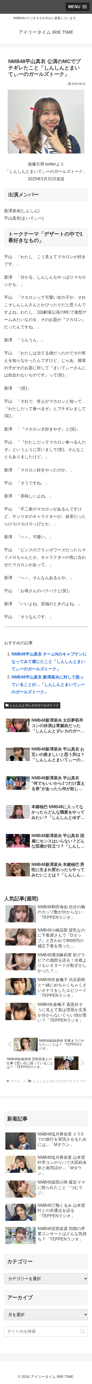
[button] (82, 1331)
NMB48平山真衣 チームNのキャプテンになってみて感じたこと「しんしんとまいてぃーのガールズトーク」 (49, 661)
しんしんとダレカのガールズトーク (34, 705)
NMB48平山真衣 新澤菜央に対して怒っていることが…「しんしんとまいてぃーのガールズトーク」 (48, 684)
